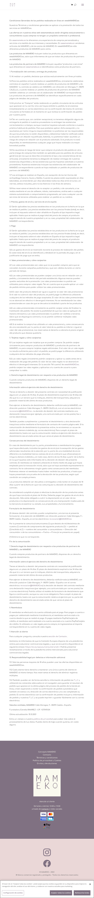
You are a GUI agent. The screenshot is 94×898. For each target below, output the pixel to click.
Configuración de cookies (13, 893)
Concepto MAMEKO (47, 752)
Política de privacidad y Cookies (47, 760)
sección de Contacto (57, 636)
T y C (76, 680)
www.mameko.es (19, 40)
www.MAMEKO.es (71, 364)
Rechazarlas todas (82, 893)
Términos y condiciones (47, 758)
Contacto (47, 755)
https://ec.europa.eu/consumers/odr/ (42, 647)
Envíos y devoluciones (47, 763)
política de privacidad (43, 719)
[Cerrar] (90, 884)
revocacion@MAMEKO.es (20, 411)
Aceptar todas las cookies (61, 893)
